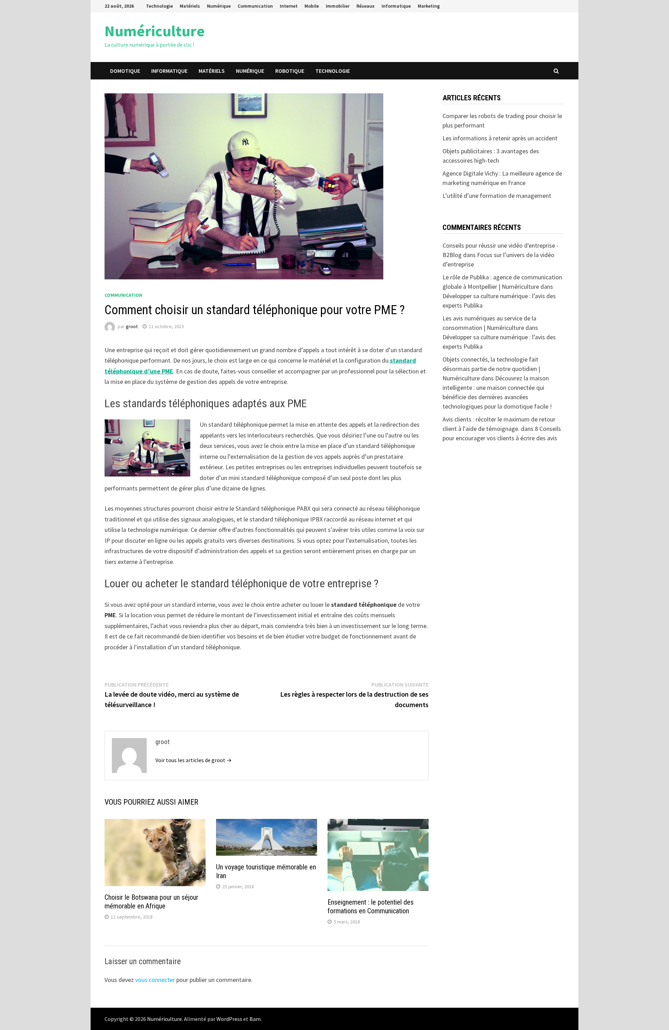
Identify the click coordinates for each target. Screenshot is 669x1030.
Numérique (219, 6)
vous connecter (155, 980)
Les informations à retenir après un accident (500, 138)
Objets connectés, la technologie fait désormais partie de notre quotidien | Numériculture (491, 368)
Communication (255, 6)
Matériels (190, 6)
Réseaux (365, 6)
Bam (255, 1018)
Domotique (125, 70)
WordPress (229, 1018)
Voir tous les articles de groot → (193, 760)
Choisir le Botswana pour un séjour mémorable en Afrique (151, 901)
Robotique (289, 70)
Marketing (429, 6)
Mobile (312, 6)
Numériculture (155, 30)
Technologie (159, 6)
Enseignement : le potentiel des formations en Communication (371, 906)
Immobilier (337, 6)
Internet (289, 6)
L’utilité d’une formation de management (497, 196)
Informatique (396, 6)
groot (132, 326)
